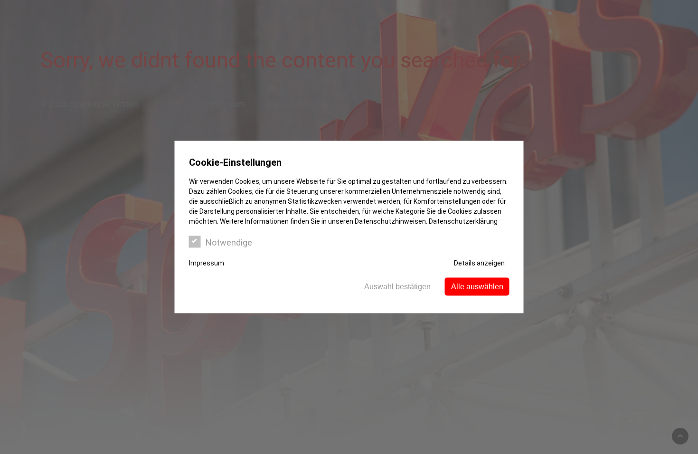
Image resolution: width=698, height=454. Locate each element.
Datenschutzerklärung (463, 221)
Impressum (206, 263)
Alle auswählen (477, 287)
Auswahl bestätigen (397, 287)
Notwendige (229, 242)
